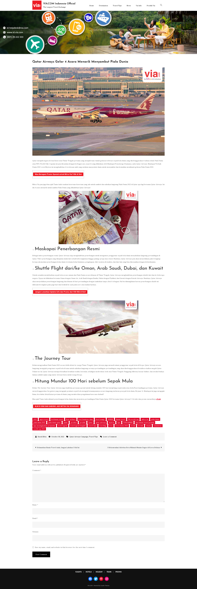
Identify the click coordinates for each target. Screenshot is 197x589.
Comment (36, 470)
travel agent (62, 426)
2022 (35, 419)
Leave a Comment (110, 437)
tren (111, 426)
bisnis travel (120, 419)
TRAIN (109, 572)
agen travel (44, 419)
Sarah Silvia (42, 437)
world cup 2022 (39, 429)
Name (35, 505)
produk (82, 422)
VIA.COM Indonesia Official (59, 3)
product (74, 422)
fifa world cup (133, 419)
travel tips (92, 426)
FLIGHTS (78, 572)
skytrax (111, 422)
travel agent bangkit (78, 426)
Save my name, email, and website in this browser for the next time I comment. (65, 547)
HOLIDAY (99, 572)
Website (35, 532)
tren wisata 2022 (121, 426)
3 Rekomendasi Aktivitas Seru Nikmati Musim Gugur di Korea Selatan (133, 447)
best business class (85, 419)
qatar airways (101, 422)
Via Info (139, 6)
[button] (161, 5)
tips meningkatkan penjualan (44, 426)
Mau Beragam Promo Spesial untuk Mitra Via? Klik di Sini (58, 174)
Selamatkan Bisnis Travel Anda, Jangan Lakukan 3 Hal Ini (58, 447)
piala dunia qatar (54, 422)
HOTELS (89, 572)
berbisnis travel (57, 419)
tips (118, 422)
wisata (148, 426)
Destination (103, 6)
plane (66, 422)
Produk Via (151, 6)
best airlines (70, 419)
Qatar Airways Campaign (79, 437)
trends (140, 426)
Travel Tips (117, 6)
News (129, 6)
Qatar (90, 422)
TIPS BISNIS (128, 422)
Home (91, 6)
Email (35, 518)
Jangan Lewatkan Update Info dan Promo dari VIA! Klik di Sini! (60, 292)
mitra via (145, 419)
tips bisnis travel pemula (145, 422)
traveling (102, 426)
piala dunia (155, 419)
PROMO (118, 572)
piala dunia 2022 (39, 422)
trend (133, 426)
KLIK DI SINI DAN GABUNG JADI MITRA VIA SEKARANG (57, 406)
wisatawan (158, 426)
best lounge (100, 419)
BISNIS (110, 419)
